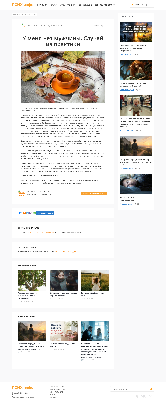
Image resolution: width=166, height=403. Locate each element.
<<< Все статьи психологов (24, 14)
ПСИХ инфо (22, 5)
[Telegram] (27, 213)
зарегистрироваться (45, 232)
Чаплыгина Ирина (127, 90)
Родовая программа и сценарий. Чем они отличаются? (27, 295)
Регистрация (146, 5)
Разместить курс (56, 392)
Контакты (53, 397)
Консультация (85, 5)
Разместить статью (57, 389)
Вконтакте (67, 251)
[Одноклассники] (24, 213)
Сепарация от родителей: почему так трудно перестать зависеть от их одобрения (31, 346)
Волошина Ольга (126, 168)
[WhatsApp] (34, 213)
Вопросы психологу (105, 5)
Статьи (54, 5)
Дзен (74, 251)
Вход (137, 5)
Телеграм (58, 251)
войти (30, 232)
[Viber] (30, 213)
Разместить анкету (57, 387)
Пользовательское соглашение (23, 397)
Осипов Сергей (125, 54)
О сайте (53, 395)
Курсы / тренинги (67, 5)
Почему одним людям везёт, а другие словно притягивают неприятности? (133, 48)
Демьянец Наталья (39, 26)
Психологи (42, 5)
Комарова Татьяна (127, 130)
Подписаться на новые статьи (94, 193)
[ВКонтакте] (20, 213)
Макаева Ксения (126, 204)
